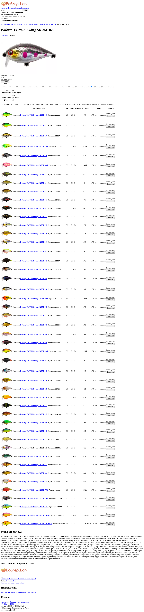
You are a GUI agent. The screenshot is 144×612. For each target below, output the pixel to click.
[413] (70, 86)
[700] (84, 86)
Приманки (21, 24)
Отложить (5, 81)
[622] (82, 86)
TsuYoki (36, 24)
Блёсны (15, 579)
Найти (25, 10)
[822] (91, 86)
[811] (89, 86)
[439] (75, 86)
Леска (26, 602)
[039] (13, 86)
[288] (63, 86)
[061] (25, 86)
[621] (79, 86)
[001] (4, 86)
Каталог (4, 8)
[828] (93, 86)
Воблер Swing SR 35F (48, 24)
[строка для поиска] (11, 10)
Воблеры (29, 24)
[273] (53, 86)
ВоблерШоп (5, 24)
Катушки (20, 602)
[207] (39, 86)
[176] (34, 86)
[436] (72, 86)
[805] (86, 86)
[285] (58, 86)
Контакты (25, 8)
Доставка (11, 8)
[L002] (105, 86)
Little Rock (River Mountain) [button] (12, 12)
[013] (6, 86)
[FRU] (103, 86)
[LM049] (110, 86)
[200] (37, 86)
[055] (23, 86)
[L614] (108, 86)
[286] (60, 86)
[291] (67, 86)
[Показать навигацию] (2, 577)
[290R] (65, 86)
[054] (20, 86)
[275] (56, 86)
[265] (46, 86)
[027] (8, 86)
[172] (32, 86)
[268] (49, 86)
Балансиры (31, 579)
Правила (32, 592)
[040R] (16, 86)
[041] (18, 86)
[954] (101, 86)
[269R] (51, 86)
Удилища (12, 602)
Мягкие (22, 579)
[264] (44, 86)
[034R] (11, 86)
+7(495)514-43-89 (7, 604)
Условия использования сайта (12, 583)
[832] (96, 86)
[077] (30, 86)
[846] (98, 86)
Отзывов (5, 35)
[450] (77, 86)
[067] (27, 86)
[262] (41, 86)
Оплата (18, 8)
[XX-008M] (112, 86)
